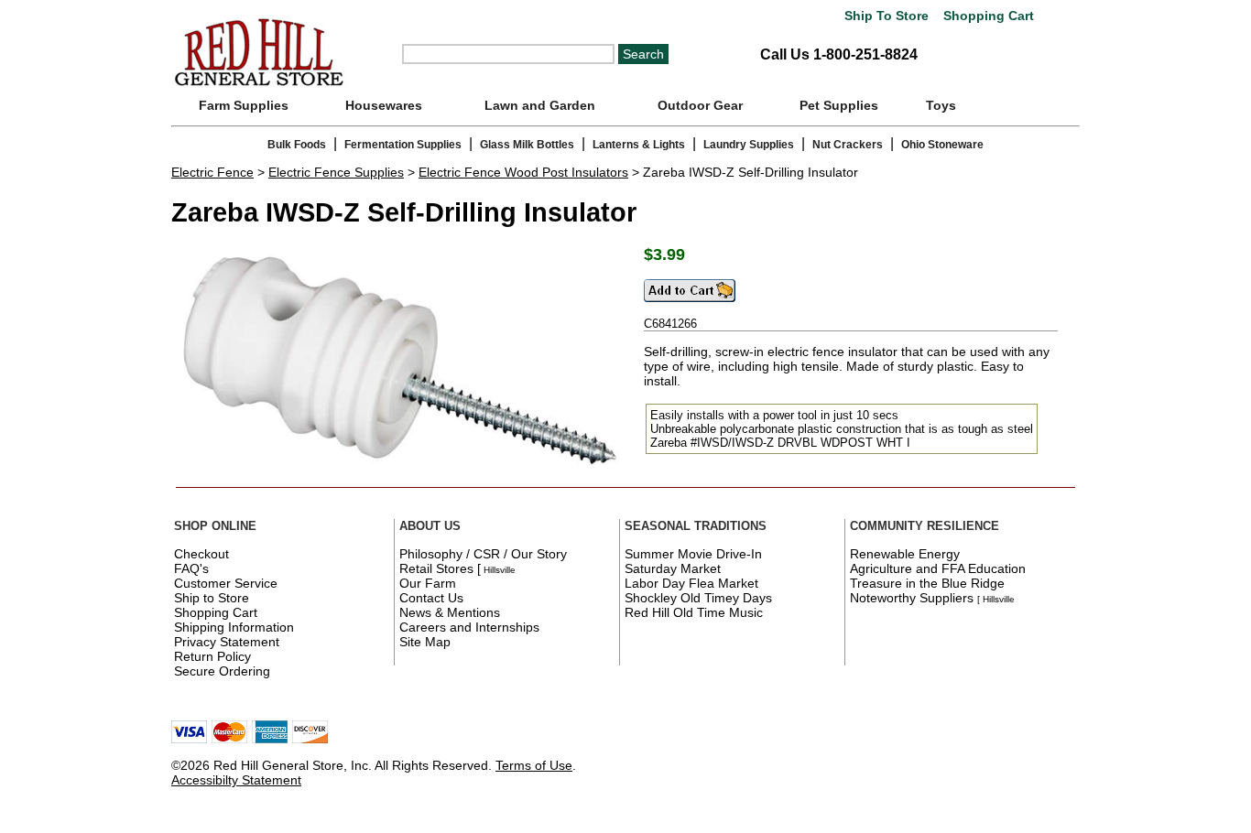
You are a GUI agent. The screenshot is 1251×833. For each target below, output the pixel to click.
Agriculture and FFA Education (938, 568)
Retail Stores (436, 568)
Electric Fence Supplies (336, 172)
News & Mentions (449, 612)
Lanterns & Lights (639, 144)
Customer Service (225, 583)
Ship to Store (211, 597)
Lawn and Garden (539, 105)
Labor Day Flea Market (691, 583)
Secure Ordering (222, 671)
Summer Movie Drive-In (693, 553)
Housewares (383, 105)
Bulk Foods (296, 144)
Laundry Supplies (748, 144)
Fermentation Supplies (403, 144)
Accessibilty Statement (236, 780)
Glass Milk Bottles (527, 144)
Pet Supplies (839, 105)
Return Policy (212, 656)
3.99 (669, 254)
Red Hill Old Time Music (694, 612)
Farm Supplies (243, 105)
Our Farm (427, 583)
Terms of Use (533, 765)
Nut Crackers (847, 144)
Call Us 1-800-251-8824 (839, 54)
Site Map (425, 641)
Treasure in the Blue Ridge (927, 583)
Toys (941, 105)
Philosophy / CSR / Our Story (483, 553)
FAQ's (191, 568)
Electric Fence (212, 172)
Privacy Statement (226, 641)
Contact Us (431, 597)
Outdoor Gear (700, 105)
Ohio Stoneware (942, 144)
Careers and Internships (469, 627)
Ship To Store (886, 16)
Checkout (201, 553)
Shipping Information (234, 627)
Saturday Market (673, 568)
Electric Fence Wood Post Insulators (523, 172)
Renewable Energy (905, 553)
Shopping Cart (987, 16)
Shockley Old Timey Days (698, 597)
